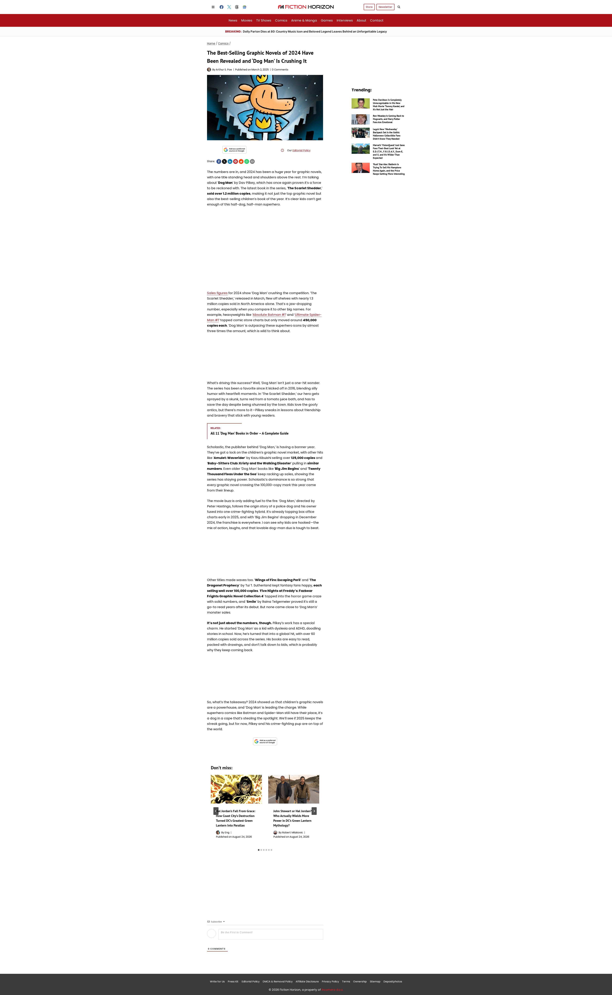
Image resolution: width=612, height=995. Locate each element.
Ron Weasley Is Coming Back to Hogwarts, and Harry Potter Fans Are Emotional (388, 119)
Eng (227, 832)
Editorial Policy (301, 150)
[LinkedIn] (230, 161)
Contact (376, 20)
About (361, 20)
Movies (246, 20)
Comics (281, 20)
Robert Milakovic (292, 832)
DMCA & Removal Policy (278, 981)
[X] (224, 161)
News (233, 20)
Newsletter (385, 7)
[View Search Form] (399, 7)
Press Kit (233, 981)
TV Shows (263, 20)
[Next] (314, 811)
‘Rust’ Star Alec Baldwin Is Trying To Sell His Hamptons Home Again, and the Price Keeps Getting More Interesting (389, 169)
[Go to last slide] (216, 811)
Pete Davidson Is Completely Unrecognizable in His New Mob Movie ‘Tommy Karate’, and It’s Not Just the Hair (388, 104)
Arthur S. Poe (224, 69)
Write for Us (217, 981)
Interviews (345, 20)
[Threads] (237, 7)
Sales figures (217, 293)
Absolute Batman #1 (269, 314)
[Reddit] (241, 161)
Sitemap (375, 981)
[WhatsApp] (246, 161)
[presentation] (236, 789)
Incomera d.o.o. (332, 990)
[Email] (252, 161)
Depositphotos (392, 981)
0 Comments (280, 69)
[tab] (258, 850)
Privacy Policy (330, 981)
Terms (346, 981)
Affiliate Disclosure (307, 981)
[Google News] (244, 7)
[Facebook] (221, 7)
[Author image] (209, 70)
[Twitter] (229, 7)
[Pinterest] (235, 161)
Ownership (360, 981)
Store (369, 7)
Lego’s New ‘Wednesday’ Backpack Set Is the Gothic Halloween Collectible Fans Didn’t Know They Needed (386, 134)
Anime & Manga (304, 20)
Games (327, 20)
